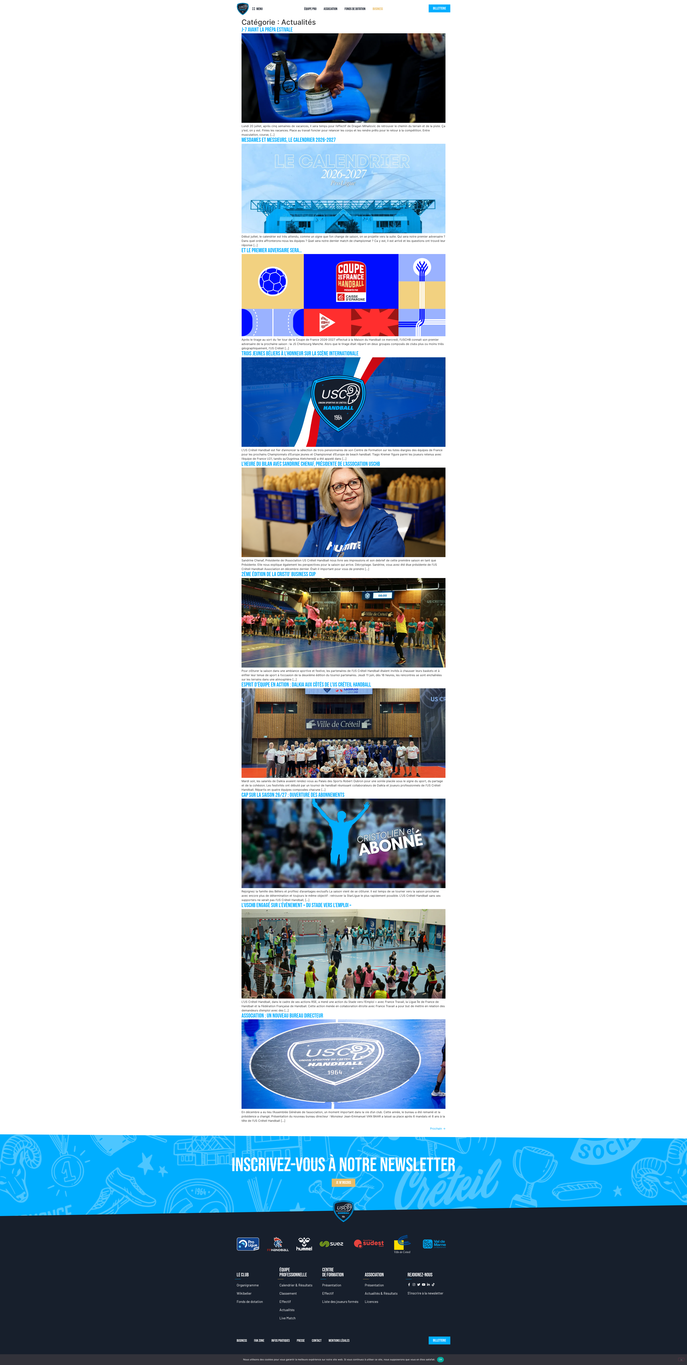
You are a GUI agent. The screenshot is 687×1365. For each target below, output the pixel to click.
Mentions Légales (339, 1341)
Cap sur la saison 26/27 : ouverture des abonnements (293, 795)
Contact (316, 1341)
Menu (259, 9)
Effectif (285, 1301)
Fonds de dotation (355, 9)
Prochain (437, 1128)
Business (378, 9)
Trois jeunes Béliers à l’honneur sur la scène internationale (300, 353)
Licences (371, 1301)
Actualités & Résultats (381, 1293)
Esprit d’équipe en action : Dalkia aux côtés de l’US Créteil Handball (306, 684)
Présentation (331, 1285)
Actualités (286, 1310)
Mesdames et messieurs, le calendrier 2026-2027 (289, 140)
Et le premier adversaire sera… (272, 250)
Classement (288, 1293)
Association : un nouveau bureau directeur (282, 1015)
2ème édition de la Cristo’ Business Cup (279, 574)
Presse (301, 1341)
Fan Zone (259, 1341)
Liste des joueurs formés (340, 1301)
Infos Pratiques (280, 1341)
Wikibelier (244, 1293)
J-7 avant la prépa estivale (267, 29)
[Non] (681, 1359)
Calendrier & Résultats (295, 1285)
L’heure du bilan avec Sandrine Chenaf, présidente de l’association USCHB (311, 464)
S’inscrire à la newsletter (425, 1293)
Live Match (287, 1318)
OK (440, 1359)
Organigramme (248, 1285)
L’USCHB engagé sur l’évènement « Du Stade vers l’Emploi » (296, 905)
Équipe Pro (310, 9)
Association (330, 9)
